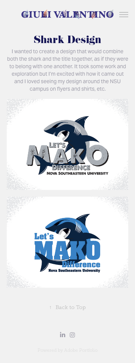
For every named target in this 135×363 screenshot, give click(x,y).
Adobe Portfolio (81, 350)
